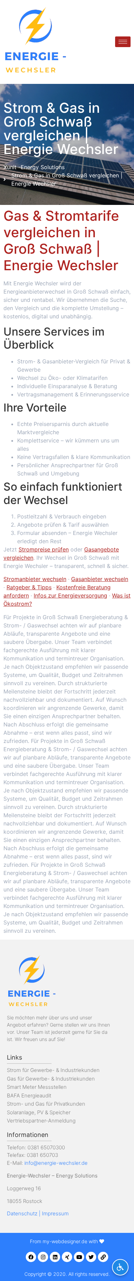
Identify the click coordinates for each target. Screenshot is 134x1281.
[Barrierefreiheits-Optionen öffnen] (120, 1267)
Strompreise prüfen (44, 549)
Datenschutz (22, 1213)
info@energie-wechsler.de (56, 1163)
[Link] (103, 1257)
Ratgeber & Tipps (29, 587)
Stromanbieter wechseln (34, 579)
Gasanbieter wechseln (99, 579)
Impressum (55, 1213)
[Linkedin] (55, 1257)
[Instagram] (43, 1257)
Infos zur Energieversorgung (70, 595)
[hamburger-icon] (123, 41)
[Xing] (67, 1257)
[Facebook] (31, 1257)
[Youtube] (79, 1257)
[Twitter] (91, 1257)
